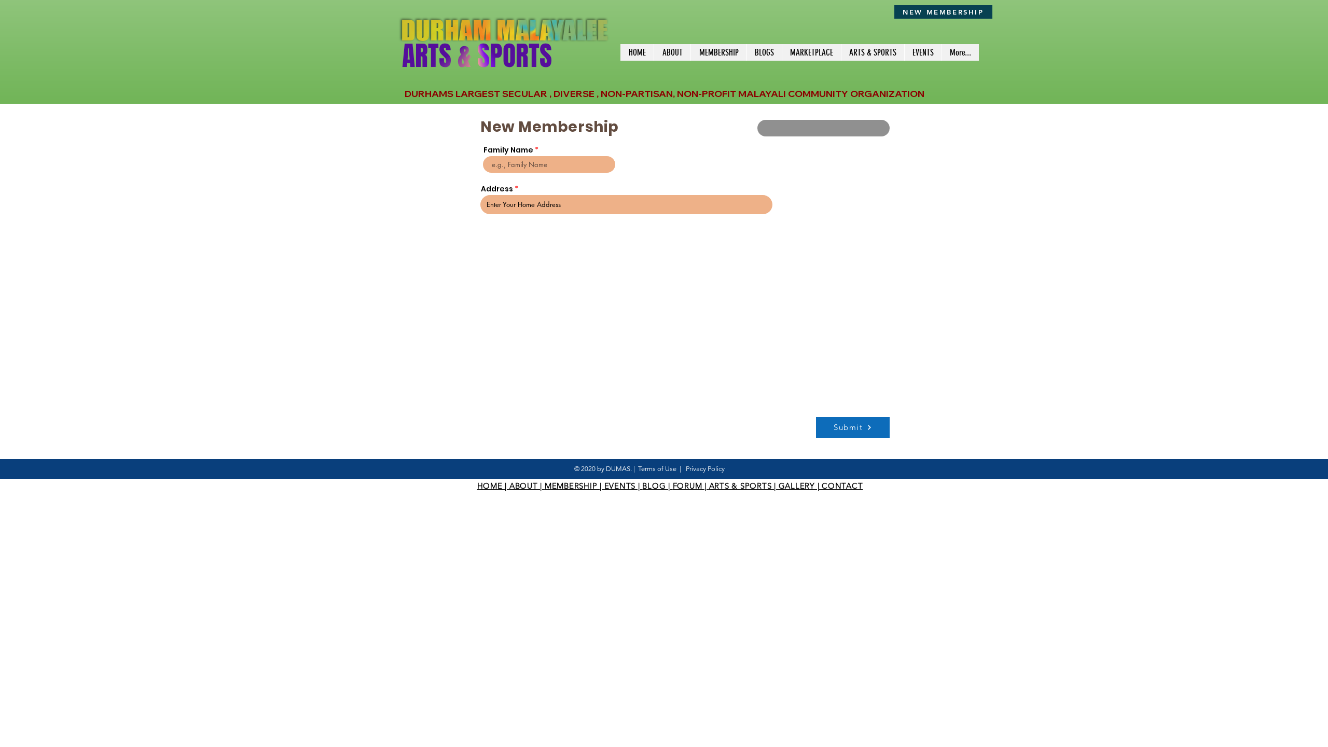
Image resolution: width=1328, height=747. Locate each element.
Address (497, 188)
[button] (718, 52)
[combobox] (626, 204)
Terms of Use (657, 469)
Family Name (508, 150)
